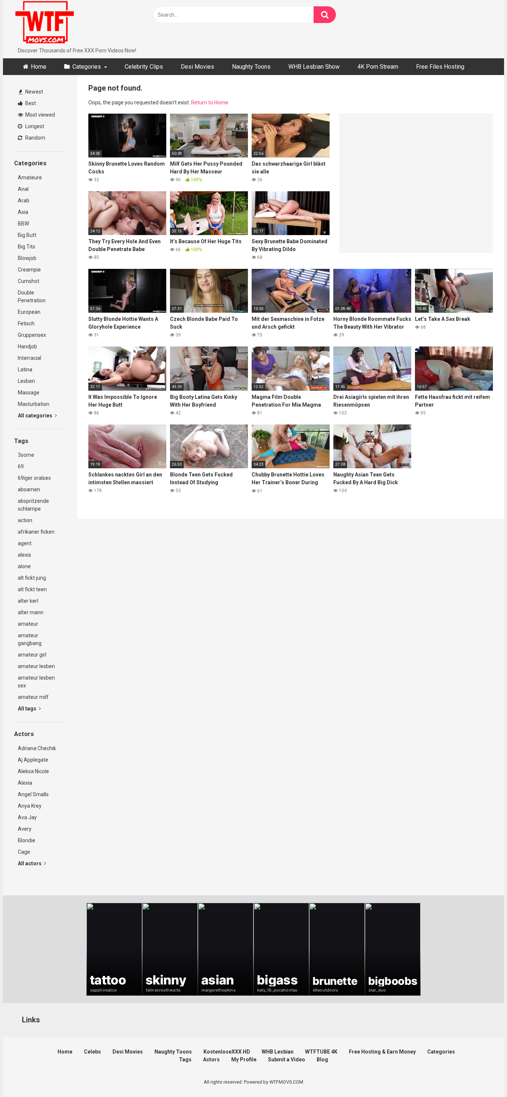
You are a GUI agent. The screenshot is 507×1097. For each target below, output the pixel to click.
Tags (185, 1059)
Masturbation (33, 404)
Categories (86, 66)
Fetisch (26, 323)
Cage (24, 852)
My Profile (243, 1059)
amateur (28, 624)
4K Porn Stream (377, 66)
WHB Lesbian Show (314, 66)
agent (25, 543)
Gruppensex (32, 335)
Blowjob (27, 258)
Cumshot (28, 281)
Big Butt (27, 235)
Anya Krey (30, 806)
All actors (30, 863)
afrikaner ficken (36, 532)
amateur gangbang (30, 639)
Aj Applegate (33, 760)
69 (21, 466)
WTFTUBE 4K (321, 1052)
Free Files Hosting (440, 66)
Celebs (92, 1052)
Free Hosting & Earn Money (382, 1052)
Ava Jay (27, 817)
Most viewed (39, 115)
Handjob (27, 346)
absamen (29, 489)
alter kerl (28, 601)
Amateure (30, 177)
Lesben (26, 381)
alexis (24, 555)
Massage (28, 392)
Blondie (26, 840)
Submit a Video (286, 1059)
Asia (23, 212)
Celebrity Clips (144, 66)
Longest (34, 126)
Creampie (29, 270)
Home (38, 66)
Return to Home (209, 102)
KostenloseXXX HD (226, 1052)
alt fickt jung (32, 578)
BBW (23, 224)
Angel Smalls (33, 794)
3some (26, 455)
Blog (322, 1059)
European (29, 312)
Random (34, 138)
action (25, 520)
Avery (25, 829)
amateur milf (33, 697)
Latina (25, 369)
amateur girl (32, 655)
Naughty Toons (251, 66)
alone (24, 566)
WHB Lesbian (278, 1052)
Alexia (25, 783)
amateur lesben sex (36, 682)
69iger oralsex (34, 478)
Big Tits (26, 247)
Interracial (29, 358)
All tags (27, 709)
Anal (23, 189)
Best (30, 103)
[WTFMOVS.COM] (44, 23)
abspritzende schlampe (33, 505)
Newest (33, 92)
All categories (35, 416)
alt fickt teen (32, 589)
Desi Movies (197, 66)
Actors (211, 1059)
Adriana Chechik (37, 748)
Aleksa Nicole (33, 771)
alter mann (30, 612)
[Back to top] (482, 1074)
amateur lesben (36, 666)
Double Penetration (32, 296)
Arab (23, 201)
